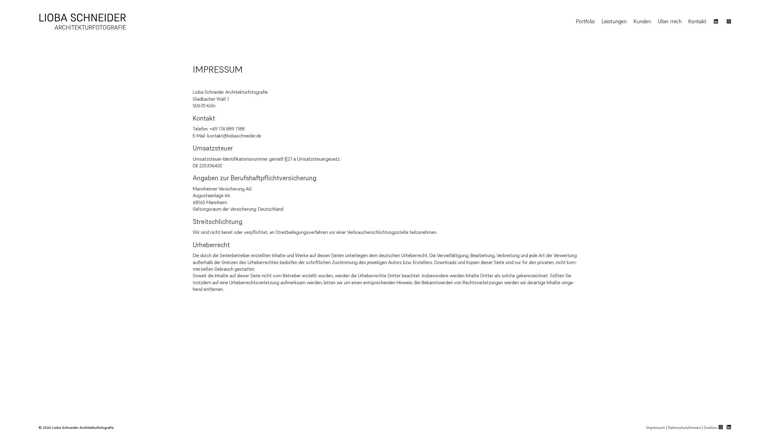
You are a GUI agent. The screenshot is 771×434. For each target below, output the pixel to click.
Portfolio (585, 21)
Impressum (655, 427)
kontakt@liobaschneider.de (234, 136)
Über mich (670, 21)
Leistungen (614, 21)
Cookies (711, 427)
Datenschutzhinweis (684, 427)
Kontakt (697, 21)
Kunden (642, 21)
